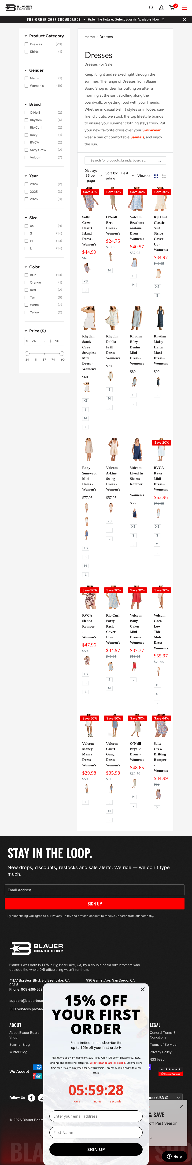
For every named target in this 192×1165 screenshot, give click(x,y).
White (87, 387)
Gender (36, 70)
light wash (134, 381)
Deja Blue (134, 513)
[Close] (182, 1106)
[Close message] (184, 19)
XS (86, 281)
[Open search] (151, 8)
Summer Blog (19, 1044)
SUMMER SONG (134, 262)
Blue (110, 666)
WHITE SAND (158, 671)
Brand (35, 104)
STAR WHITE (87, 788)
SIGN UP (96, 1149)
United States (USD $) (150, 1098)
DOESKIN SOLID (87, 507)
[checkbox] (43, 44)
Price (37, 330)
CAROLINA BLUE (110, 788)
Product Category (46, 36)
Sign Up (95, 904)
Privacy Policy (161, 1052)
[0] (172, 7)
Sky (110, 376)
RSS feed (157, 1059)
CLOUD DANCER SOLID (87, 521)
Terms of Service (163, 1044)
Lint (134, 783)
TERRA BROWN (87, 660)
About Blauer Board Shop (24, 1035)
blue (158, 381)
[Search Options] (161, 160)
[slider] (27, 353)
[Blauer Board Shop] (36, 948)
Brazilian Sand (110, 507)
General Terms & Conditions (163, 1035)
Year (33, 176)
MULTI (158, 273)
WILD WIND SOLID (87, 535)
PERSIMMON (134, 666)
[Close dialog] (143, 989)
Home (90, 37)
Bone (87, 268)
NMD (110, 257)
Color (34, 267)
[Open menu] (184, 7)
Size (33, 217)
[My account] (161, 7)
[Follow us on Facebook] (31, 1098)
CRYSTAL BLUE (158, 513)
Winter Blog (18, 1052)
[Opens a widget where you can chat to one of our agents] (174, 1157)
